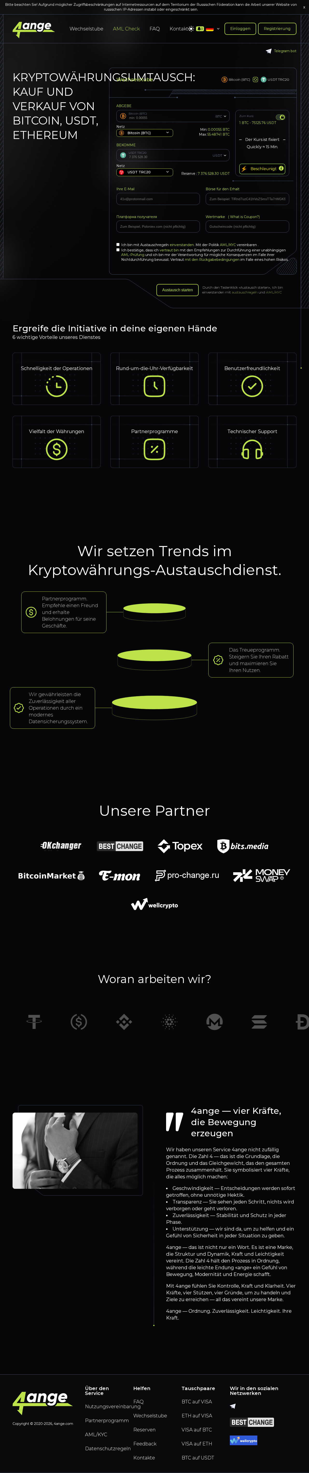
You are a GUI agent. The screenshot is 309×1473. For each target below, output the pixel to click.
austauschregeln (245, 292)
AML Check (126, 29)
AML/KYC (228, 245)
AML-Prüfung (132, 255)
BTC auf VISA (197, 1402)
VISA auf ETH (197, 1444)
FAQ (154, 29)
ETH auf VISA (197, 1416)
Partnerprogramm (106, 1420)
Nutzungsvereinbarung (106, 1406)
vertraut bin (169, 250)
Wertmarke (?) (233, 217)
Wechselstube (86, 29)
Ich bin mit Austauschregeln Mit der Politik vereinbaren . (190, 245)
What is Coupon (243, 217)
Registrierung (277, 28)
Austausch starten (177, 290)
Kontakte (180, 29)
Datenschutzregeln (106, 1448)
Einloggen (240, 28)
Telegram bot (285, 51)
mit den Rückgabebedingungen (212, 259)
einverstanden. (183, 245)
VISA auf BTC (197, 1430)
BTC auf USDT (198, 1458)
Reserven (144, 1430)
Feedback (144, 1444)
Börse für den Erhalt (222, 189)
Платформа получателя (136, 217)
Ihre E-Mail (125, 189)
